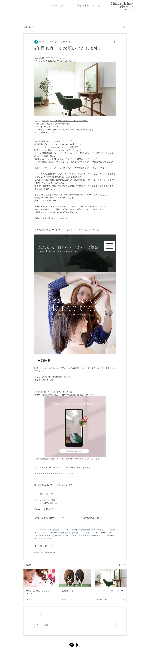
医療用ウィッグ (69, 591)
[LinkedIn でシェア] (46, 546)
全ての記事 (28, 27)
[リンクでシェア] (52, 546)
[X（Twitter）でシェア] (41, 546)
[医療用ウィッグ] (75, 578)
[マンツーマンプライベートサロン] (111, 578)
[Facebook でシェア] (35, 546)
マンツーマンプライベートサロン (110, 592)
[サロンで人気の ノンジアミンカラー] (39, 578)
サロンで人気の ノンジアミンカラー (39, 592)
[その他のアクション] (114, 42)
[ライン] (71, 645)
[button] (124, 27)
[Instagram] (78, 645)
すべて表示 (123, 565)
